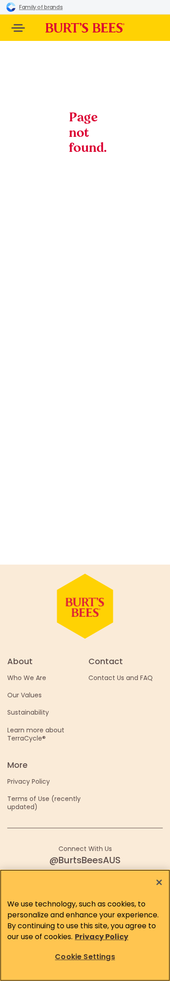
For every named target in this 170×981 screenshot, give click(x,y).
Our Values (24, 695)
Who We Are (26, 677)
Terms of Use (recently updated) (44, 802)
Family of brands (41, 7)
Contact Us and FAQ (120, 677)
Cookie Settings (85, 956)
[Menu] (18, 28)
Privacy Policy (28, 781)
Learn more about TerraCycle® (35, 734)
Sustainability (28, 712)
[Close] (159, 882)
